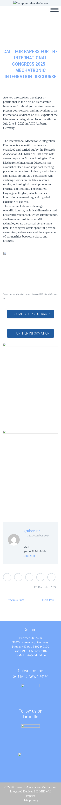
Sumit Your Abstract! (32, 314)
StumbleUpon (51, 577)
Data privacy (30, 800)
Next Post (48, 599)
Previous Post (15, 599)
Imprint (30, 795)
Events (44, 13)
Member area (42, 3)
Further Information (32, 333)
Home (29, 13)
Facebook (18, 577)
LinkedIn (29, 555)
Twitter (7, 577)
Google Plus (29, 577)
